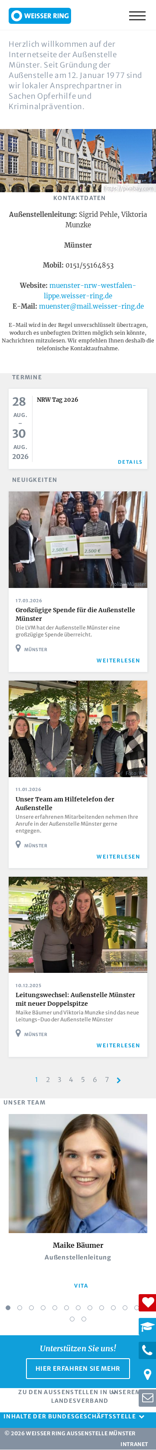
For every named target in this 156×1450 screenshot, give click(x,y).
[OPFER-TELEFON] (147, 1350)
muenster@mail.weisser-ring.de (91, 306)
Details (130, 462)
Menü (138, 15)
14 (72, 1319)
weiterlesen (118, 660)
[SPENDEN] (147, 1302)
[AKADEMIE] (147, 1326)
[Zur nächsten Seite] (119, 1080)
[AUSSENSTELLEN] (147, 1374)
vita (81, 1285)
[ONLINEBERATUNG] (147, 1398)
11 (125, 1307)
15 (83, 1319)
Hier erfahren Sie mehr (78, 1368)
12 (136, 1307)
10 (113, 1307)
